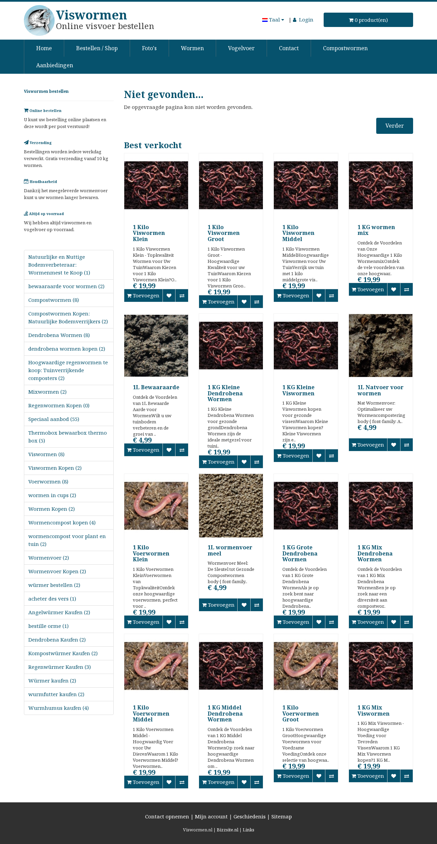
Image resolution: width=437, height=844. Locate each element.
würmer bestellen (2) (54, 584)
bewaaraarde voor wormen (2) (66, 286)
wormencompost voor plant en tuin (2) (67, 540)
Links (248, 830)
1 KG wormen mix (376, 230)
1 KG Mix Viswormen (373, 710)
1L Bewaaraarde (156, 387)
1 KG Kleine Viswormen (298, 390)
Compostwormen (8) (53, 299)
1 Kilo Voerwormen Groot (300, 713)
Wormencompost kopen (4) (62, 522)
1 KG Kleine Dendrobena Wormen (225, 393)
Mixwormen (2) (47, 391)
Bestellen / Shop (97, 48)
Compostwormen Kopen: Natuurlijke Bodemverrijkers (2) (68, 317)
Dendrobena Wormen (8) (59, 335)
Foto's (149, 48)
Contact (289, 48)
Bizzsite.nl (227, 830)
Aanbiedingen (54, 65)
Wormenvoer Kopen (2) (57, 571)
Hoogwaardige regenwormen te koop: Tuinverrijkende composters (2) (68, 370)
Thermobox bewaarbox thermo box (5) (67, 436)
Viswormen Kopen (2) (55, 467)
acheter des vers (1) (52, 598)
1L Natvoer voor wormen (380, 390)
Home (44, 48)
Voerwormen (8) (48, 481)
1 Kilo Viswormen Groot (224, 233)
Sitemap (281, 816)
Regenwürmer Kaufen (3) (59, 666)
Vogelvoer (241, 48)
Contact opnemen (167, 816)
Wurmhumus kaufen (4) (58, 707)
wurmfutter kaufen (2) (56, 694)
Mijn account (211, 816)
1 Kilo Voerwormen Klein (151, 553)
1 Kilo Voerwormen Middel (151, 713)
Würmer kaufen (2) (52, 680)
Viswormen (91, 14)
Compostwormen (345, 48)
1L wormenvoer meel (230, 550)
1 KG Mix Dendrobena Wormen (375, 553)
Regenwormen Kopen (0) (58, 405)
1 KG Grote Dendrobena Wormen (300, 553)
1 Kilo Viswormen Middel (298, 233)
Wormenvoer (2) (48, 557)
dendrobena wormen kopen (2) (66, 348)
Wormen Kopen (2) (51, 508)
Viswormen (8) (46, 454)
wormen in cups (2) (52, 495)
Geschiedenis (250, 816)
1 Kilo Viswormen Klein (149, 233)
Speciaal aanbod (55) (53, 419)
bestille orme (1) (48, 625)
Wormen (192, 48)
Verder (394, 125)
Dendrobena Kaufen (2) (57, 639)
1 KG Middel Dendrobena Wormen (225, 713)
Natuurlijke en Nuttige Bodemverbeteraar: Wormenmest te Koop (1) (59, 264)
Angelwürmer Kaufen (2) (59, 612)
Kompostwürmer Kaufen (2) (63, 653)
